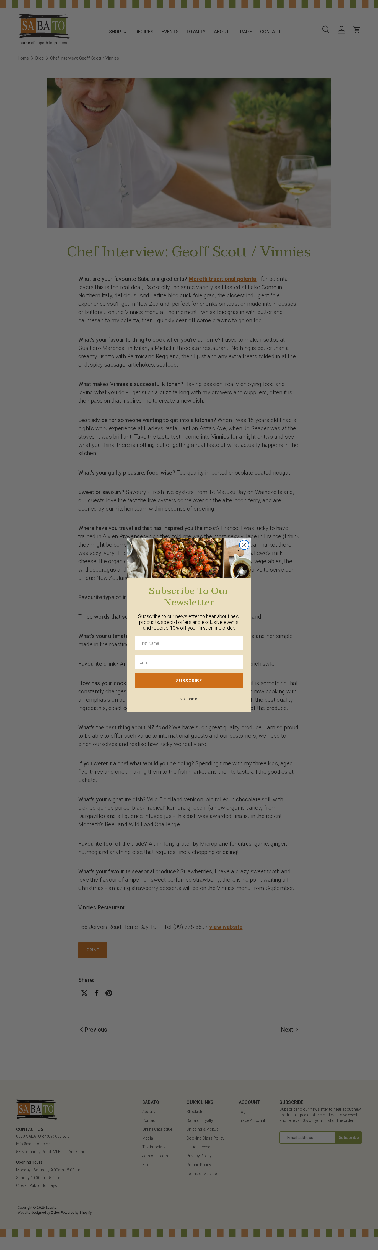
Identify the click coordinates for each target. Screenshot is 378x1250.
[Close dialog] (244, 545)
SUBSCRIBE (189, 680)
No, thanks (189, 699)
